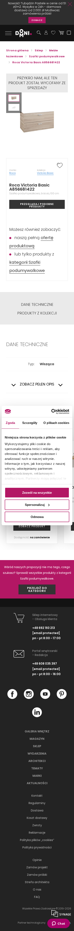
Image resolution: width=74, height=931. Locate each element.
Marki (37, 776)
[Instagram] (29, 698)
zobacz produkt (31, 526)
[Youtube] (45, 698)
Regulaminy (37, 803)
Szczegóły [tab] (29, 423)
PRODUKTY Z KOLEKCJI (37, 313)
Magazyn (37, 739)
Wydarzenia (37, 753)
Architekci (37, 761)
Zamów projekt (37, 867)
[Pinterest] (62, 698)
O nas (37, 889)
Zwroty (37, 825)
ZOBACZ (37, 20)
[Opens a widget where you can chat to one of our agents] (58, 924)
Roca (12, 173)
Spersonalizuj (35, 504)
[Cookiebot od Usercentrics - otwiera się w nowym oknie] (52, 411)
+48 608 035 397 (44, 664)
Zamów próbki (37, 875)
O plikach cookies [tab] (56, 423)
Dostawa (37, 810)
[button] (14, 98)
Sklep (37, 746)
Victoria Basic (45, 173)
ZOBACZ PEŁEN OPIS (37, 384)
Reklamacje (37, 833)
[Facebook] (12, 698)
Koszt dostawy (37, 818)
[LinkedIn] (37, 716)
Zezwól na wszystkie (37, 492)
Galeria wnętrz (37, 731)
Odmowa (37, 516)
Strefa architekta (37, 882)
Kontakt (37, 796)
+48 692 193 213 (43, 628)
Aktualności (37, 783)
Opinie (37, 860)
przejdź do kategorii (37, 589)
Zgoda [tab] (10, 423)
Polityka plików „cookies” (37, 840)
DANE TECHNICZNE (37, 304)
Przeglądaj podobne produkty (37, 205)
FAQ (37, 897)
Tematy (37, 768)
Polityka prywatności (37, 847)
